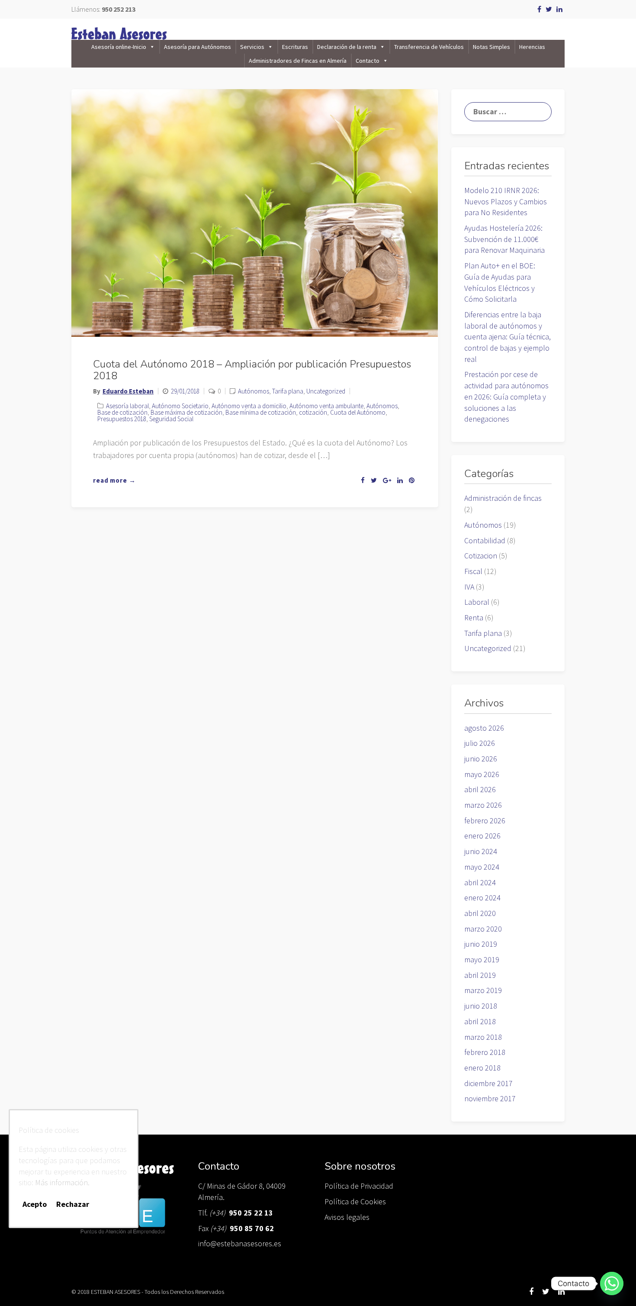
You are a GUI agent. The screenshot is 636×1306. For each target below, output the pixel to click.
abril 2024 (480, 882)
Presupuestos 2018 (121, 419)
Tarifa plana (287, 391)
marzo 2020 (483, 929)
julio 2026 (479, 743)
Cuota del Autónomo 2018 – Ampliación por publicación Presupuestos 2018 (252, 369)
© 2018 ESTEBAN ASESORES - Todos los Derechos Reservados (147, 1292)
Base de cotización (122, 412)
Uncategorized (325, 391)
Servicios (252, 47)
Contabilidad (484, 540)
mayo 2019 (481, 959)
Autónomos (253, 391)
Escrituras (295, 47)
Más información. (62, 1182)
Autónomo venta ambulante (326, 406)
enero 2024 (482, 898)
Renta (473, 617)
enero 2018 (482, 1068)
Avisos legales (346, 1217)
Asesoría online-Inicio (118, 47)
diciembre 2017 (488, 1083)
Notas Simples (491, 47)
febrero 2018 (484, 1052)
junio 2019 (480, 944)
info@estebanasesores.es (239, 1243)
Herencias (532, 47)
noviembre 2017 (490, 1098)
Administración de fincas (503, 498)
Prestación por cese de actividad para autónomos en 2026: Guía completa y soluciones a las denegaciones (506, 396)
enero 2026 (482, 836)
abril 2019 (480, 975)
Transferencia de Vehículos (429, 47)
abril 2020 (480, 913)
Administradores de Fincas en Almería (298, 60)
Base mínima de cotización (260, 412)
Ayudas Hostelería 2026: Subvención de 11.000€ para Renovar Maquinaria (504, 239)
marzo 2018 (483, 1037)
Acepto (34, 1204)
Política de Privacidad (358, 1186)
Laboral (476, 602)
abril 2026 (480, 789)
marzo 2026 (483, 805)
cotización (313, 412)
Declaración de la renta (346, 47)
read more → (114, 480)
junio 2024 (480, 851)
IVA (469, 587)
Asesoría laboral (127, 406)
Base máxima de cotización (186, 412)
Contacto (367, 60)
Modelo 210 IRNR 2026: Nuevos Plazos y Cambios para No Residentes (505, 201)
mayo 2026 (481, 774)
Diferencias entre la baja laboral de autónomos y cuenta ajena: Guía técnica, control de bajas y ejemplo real (507, 337)
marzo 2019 (483, 990)
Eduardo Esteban (128, 391)
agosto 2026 (484, 728)
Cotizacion (480, 556)
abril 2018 (480, 1021)
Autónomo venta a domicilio (249, 406)
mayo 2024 (481, 867)
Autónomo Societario (180, 406)
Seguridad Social (171, 419)
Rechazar (72, 1204)
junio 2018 (480, 1006)
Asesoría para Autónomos (197, 47)
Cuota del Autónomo (357, 412)
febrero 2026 (484, 821)
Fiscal (473, 571)
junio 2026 (480, 759)
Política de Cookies (355, 1201)
